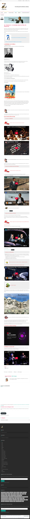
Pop (15, 498)
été (22, 501)
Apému (16, 12)
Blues (14, 492)
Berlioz (8, 492)
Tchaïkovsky (7, 501)
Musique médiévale (25, 496)
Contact (23, 0)
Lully (6, 495)
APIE (2, 448)
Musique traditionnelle (4, 498)
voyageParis (3, 471)
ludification (2, 495)
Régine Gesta (14, 499)
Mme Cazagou (14, 376)
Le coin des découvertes (25, 12)
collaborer (24, 492)
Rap (23, 498)
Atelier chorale (11, 12)
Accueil (2, 12)
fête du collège (4, 466)
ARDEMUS (3, 459)
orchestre (10, 498)
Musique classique (19, 495)
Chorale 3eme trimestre (5, 464)
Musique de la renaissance (17, 496)
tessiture (11, 501)
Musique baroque (13, 495)
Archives (26, 0)
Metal (9, 495)
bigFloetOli (11, 492)
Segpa (2, 470)
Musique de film (11, 496)
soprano (21, 499)
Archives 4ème (3, 452)
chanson (18, 492)
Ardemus (19, 12)
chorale (21, 492)
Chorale (3, 460)
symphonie (2, 501)
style (26, 499)
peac (13, 498)
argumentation (3, 492)
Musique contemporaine (4, 496)
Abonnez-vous (3, 413)
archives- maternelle (4, 458)
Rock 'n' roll (10, 499)
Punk (21, 498)
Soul (24, 499)
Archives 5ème (3, 453)
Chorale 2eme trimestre (5, 463)
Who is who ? (20, 0)
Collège (5, 12)
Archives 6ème (3, 454)
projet (18, 498)
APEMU (2, 447)
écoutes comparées (18, 501)
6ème (2, 446)
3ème (2, 442)
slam (18, 499)
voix (14, 501)
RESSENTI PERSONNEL (4, 499)
